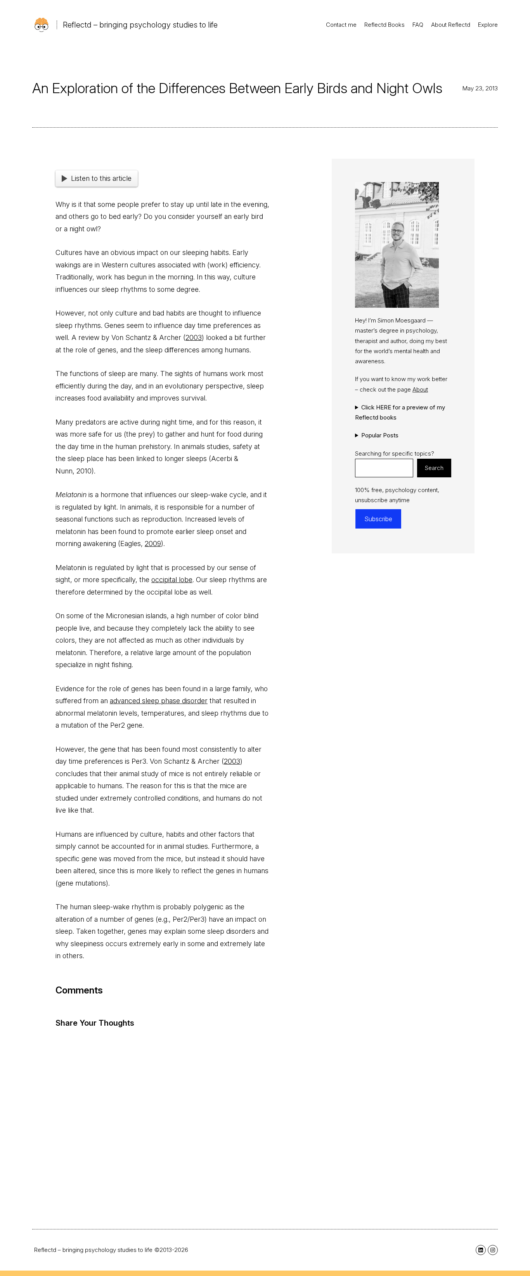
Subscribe (378, 518)
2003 (193, 337)
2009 (153, 543)
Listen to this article (101, 178)
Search (434, 467)
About (420, 389)
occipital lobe (171, 580)
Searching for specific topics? (394, 453)
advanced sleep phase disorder (159, 701)
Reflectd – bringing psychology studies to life (140, 24)
